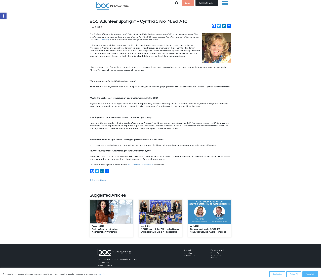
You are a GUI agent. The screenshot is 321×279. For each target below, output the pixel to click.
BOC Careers (189, 256)
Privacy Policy (216, 253)
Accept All (310, 274)
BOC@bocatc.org (105, 265)
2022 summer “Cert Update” (140, 165)
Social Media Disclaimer (216, 257)
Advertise (188, 253)
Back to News (98, 180)
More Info (100, 274)
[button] (3, 16)
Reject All (294, 274)
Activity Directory (207, 3)
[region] (160, 273)
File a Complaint (217, 250)
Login (187, 3)
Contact (187, 250)
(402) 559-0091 (104, 262)
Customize (277, 274)
